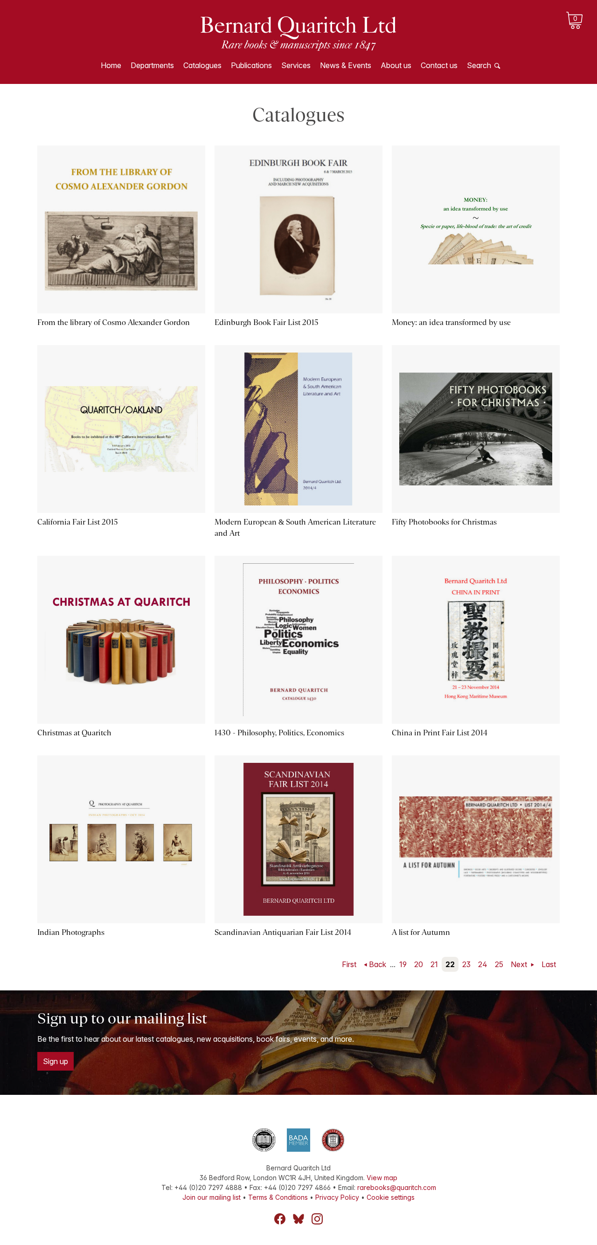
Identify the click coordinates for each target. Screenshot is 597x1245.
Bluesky (298, 1218)
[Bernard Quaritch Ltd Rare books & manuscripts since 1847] (298, 32)
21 (434, 964)
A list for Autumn (421, 932)
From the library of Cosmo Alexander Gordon (113, 322)
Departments (152, 65)
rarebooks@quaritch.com (396, 1187)
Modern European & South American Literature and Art (295, 528)
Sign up (55, 1061)
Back (377, 964)
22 (450, 964)
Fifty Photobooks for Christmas (444, 522)
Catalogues (202, 65)
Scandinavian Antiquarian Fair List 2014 (283, 932)
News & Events (345, 65)
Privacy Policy (337, 1197)
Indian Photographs (70, 932)
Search (479, 65)
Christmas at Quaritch (74, 732)
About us (396, 65)
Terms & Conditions (278, 1197)
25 (499, 964)
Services (296, 65)
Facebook (279, 1218)
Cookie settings (391, 1197)
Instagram (317, 1218)
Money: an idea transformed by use (451, 322)
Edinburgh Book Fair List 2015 (267, 322)
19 (403, 964)
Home (111, 65)
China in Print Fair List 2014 (439, 732)
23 (466, 964)
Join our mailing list (211, 1197)
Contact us (439, 65)
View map (382, 1178)
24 (482, 964)
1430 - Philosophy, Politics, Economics (279, 732)
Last (548, 964)
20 (418, 964)
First (349, 964)
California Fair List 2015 (77, 522)
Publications (251, 65)
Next (520, 964)
